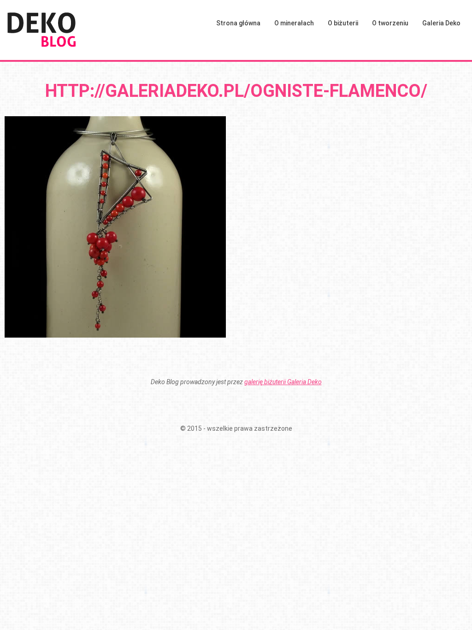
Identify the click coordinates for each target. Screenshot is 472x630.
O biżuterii (343, 23)
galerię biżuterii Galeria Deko (283, 382)
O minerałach (294, 23)
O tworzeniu (390, 23)
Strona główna (238, 23)
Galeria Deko (441, 23)
